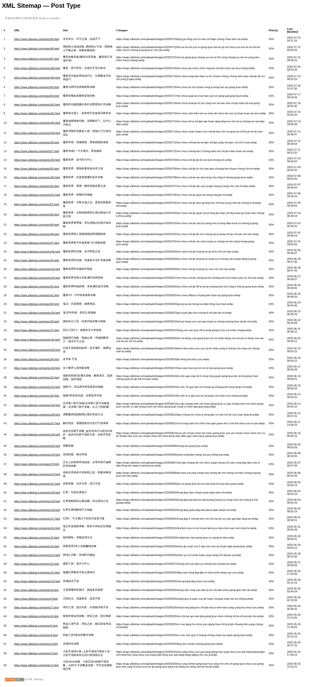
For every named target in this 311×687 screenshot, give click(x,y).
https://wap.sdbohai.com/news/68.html (36, 48)
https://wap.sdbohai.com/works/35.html (37, 349)
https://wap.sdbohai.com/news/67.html (36, 58)
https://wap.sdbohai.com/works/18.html (37, 509)
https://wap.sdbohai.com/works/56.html (37, 159)
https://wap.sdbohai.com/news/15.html (36, 537)
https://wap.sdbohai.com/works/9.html (36, 590)
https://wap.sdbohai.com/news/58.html (36, 142)
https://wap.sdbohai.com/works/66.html (37, 68)
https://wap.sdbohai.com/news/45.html (36, 260)
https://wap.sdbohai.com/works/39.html (37, 312)
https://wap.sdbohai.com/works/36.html (37, 339)
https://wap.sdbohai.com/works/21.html (37, 483)
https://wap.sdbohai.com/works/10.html (37, 581)
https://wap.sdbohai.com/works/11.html (37, 572)
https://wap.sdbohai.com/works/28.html (37, 414)
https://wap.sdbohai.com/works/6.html (36, 616)
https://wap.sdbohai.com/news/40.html (36, 304)
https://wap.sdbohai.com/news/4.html (36, 635)
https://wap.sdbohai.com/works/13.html (37, 555)
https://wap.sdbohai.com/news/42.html (36, 286)
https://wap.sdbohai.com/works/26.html (37, 434)
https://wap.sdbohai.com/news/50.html (36, 214)
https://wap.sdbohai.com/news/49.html (36, 224)
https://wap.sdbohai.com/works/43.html (37, 277)
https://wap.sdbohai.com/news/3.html (36, 643)
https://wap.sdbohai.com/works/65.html (37, 77)
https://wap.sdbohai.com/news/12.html (36, 563)
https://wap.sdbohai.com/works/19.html (37, 501)
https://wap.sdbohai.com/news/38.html (36, 321)
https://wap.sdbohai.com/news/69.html (36, 39)
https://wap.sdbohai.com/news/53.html (36, 186)
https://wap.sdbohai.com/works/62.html (37, 104)
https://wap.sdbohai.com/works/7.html (36, 607)
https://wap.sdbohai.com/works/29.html (37, 405)
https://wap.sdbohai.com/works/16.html (37, 528)
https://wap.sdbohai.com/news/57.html (36, 151)
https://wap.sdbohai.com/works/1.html (36, 665)
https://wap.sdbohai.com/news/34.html (36, 359)
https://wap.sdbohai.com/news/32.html (36, 377)
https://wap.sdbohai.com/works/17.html (37, 518)
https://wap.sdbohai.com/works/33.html (37, 368)
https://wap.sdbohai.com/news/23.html (36, 464)
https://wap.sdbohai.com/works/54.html (37, 177)
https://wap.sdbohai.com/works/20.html (37, 492)
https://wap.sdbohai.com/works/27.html (37, 423)
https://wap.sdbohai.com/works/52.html (37, 194)
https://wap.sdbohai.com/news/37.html (36, 330)
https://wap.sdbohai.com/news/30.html (36, 395)
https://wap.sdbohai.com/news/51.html (36, 204)
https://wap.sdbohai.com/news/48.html (36, 234)
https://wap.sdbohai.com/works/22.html (37, 474)
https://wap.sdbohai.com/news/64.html (36, 87)
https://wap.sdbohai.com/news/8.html (36, 598)
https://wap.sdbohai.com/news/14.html (36, 546)
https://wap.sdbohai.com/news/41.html (36, 295)
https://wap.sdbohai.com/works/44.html (37, 269)
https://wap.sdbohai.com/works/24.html (37, 454)
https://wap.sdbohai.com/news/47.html (36, 242)
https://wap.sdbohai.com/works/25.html (37, 445)
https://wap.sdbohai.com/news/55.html (36, 168)
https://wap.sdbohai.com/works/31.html (37, 386)
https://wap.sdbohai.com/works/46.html (37, 251)
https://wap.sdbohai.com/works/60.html (37, 122)
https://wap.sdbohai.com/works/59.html (37, 132)
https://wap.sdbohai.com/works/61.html (37, 113)
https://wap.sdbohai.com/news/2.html (36, 653)
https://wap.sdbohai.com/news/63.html (36, 95)
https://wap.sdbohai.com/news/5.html (36, 625)
